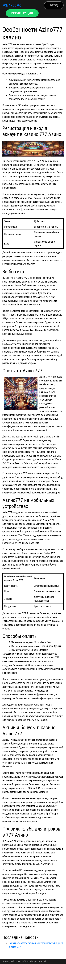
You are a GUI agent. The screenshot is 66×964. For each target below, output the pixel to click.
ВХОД (54, 5)
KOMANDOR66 (11, 5)
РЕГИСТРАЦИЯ (22, 13)
